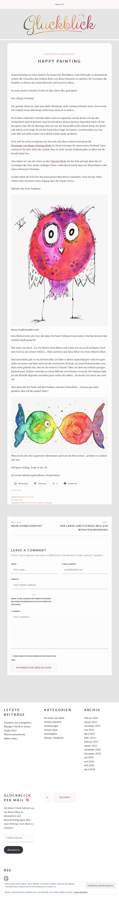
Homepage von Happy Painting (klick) (31, 145)
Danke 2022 (10, 730)
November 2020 (92, 753)
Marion (18, 500)
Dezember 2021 (92, 725)
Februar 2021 (91, 741)
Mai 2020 (89, 765)
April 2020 (89, 769)
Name (14, 564)
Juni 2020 (89, 761)
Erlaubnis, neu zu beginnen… (18, 722)
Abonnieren (13, 849)
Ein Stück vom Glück (59, 54)
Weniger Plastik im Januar (17, 726)
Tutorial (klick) (58, 161)
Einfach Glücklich (53, 722)
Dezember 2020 (92, 749)
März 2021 (90, 737)
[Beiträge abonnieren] (6, 880)
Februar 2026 (91, 718)
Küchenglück (50, 733)
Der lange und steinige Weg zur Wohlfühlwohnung (84, 527)
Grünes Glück (51, 729)
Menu (59, 4)
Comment (15, 611)
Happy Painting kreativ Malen (36, 503)
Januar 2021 (90, 745)
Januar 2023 (90, 722)
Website (15, 579)
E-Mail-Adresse (69, 564)
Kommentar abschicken (33, 667)
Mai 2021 (89, 729)
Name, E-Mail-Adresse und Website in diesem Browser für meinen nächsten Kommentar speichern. (31, 601)
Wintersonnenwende (14, 734)
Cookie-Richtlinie (80, 892)
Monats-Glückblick (53, 737)
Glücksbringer (51, 725)
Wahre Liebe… (11, 738)
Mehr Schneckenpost (26, 525)
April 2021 (89, 733)
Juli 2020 (89, 757)
